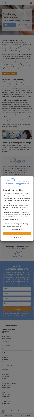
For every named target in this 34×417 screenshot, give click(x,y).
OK (17, 233)
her (20, 226)
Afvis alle (17, 237)
